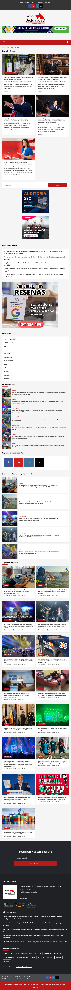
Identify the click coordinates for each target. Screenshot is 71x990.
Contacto (47, 2)
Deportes (6, 346)
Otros (5, 364)
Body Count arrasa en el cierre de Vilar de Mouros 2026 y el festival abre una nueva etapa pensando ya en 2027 (35, 264)
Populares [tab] (15, 474)
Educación (7, 353)
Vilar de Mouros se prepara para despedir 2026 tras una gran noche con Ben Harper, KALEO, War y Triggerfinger (34, 270)
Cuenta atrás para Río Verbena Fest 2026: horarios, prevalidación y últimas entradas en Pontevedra (52, 798)
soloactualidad (42, 125)
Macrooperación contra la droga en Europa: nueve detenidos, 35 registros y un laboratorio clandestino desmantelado (38, 437)
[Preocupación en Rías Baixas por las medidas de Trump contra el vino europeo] (18, 64)
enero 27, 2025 (23, 123)
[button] (4, 42)
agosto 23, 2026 (51, 595)
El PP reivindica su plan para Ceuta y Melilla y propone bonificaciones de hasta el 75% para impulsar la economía (38, 446)
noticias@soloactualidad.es (28, 892)
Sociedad (6, 371)
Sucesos (6, 375)
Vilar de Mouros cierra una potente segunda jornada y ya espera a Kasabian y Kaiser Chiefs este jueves (52, 729)
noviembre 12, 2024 (52, 125)
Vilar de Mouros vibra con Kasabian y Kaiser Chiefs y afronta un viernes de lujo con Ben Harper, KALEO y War (33, 275)
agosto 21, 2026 (17, 665)
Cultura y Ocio (8, 342)
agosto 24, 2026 (17, 595)
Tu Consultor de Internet (24, 967)
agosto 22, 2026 (51, 630)
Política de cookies (23, 979)
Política (15, 73)
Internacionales (8, 114)
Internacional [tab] (27, 474)
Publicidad (40, 2)
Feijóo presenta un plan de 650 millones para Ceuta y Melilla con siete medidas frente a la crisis (18, 729)
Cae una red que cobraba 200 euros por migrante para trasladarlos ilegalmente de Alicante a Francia (52, 694)
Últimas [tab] (7, 474)
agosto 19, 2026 (17, 768)
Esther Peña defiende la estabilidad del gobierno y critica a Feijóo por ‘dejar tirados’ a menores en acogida (18, 164)
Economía (7, 350)
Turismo (6, 378)
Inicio (33, 2)
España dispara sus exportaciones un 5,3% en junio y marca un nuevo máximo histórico (18, 833)
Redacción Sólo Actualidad (11, 82)
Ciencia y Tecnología (10, 339)
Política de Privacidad (9, 979)
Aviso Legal (26, 976)
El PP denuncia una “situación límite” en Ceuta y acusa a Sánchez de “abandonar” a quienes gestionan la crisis (17, 799)
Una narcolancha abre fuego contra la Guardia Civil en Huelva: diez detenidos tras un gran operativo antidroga (35, 258)
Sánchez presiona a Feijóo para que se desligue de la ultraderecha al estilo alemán (52, 78)
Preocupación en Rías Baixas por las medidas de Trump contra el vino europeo (18, 78)
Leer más (6, 91)
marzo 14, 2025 (23, 82)
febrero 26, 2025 (57, 82)
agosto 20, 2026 (51, 697)
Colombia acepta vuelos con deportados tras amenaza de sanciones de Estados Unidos (17, 120)
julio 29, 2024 (23, 168)
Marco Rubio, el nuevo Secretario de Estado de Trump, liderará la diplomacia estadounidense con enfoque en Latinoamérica (52, 121)
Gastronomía (7, 73)
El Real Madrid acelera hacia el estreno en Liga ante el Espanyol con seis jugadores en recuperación (52, 762)
